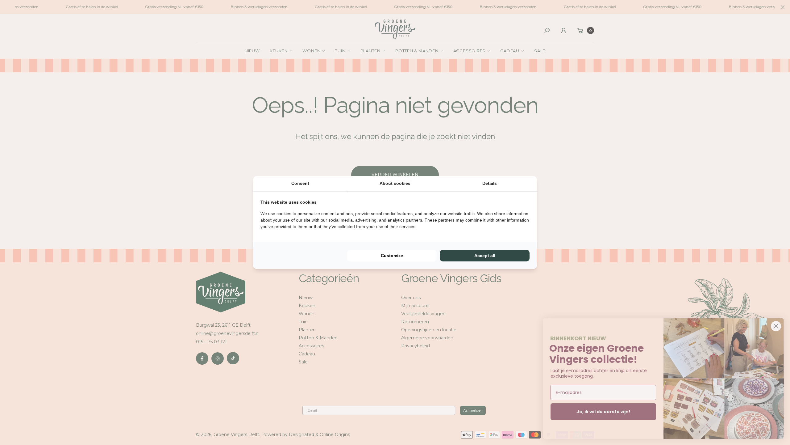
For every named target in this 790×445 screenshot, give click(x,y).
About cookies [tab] (395, 183)
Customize (392, 255)
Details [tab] (489, 183)
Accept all (484, 255)
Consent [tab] (300, 183)
